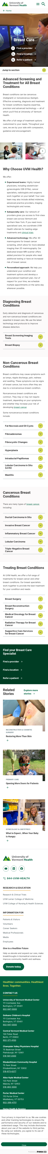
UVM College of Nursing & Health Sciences (23, 903)
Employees (8, 941)
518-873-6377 (9, 1071)
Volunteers (8, 924)
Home (8, 10)
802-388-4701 (9, 1102)
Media (6, 937)
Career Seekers (10, 928)
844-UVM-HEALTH (18, 878)
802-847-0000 (10, 1009)
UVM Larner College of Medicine (18, 899)
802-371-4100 (9, 1040)
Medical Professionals (13, 932)
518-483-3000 (10, 1087)
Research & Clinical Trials (14, 894)
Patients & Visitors (11, 919)
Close (24, 1145)
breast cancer (20, 407)
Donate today (13, 966)
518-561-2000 (9, 1056)
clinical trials (27, 232)
